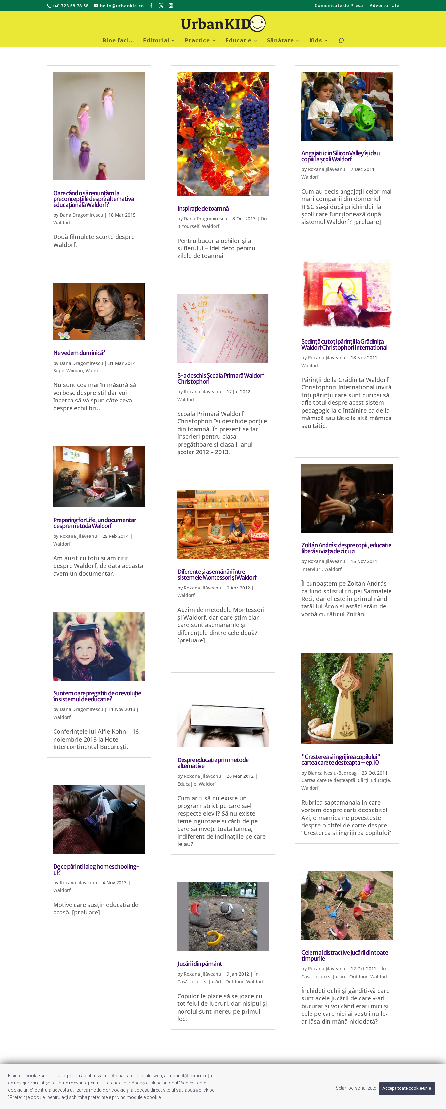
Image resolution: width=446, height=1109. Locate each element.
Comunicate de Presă (339, 5)
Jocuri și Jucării (206, 982)
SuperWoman (68, 370)
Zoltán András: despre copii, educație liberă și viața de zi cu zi (346, 548)
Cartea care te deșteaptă (328, 780)
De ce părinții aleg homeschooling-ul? (96, 869)
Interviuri (311, 569)
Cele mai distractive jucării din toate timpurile (344, 955)
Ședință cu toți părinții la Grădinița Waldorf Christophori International (344, 344)
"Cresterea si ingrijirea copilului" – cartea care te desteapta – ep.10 (343, 759)
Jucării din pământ (199, 963)
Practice (197, 41)
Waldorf (62, 222)
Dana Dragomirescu (81, 215)
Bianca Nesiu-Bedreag (332, 773)
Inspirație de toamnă (203, 208)
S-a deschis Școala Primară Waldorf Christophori (220, 378)
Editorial (156, 41)
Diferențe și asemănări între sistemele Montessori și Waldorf (216, 574)
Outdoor (234, 982)
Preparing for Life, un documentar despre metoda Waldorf (94, 523)
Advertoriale (384, 5)
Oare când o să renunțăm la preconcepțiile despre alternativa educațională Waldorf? (93, 199)
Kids (315, 41)
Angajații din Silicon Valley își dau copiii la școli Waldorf (340, 156)
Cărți (363, 780)
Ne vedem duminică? (79, 353)
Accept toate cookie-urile (406, 1088)
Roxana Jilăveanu (78, 536)
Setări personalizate (356, 1088)
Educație (238, 41)
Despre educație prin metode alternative (212, 763)
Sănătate (280, 41)
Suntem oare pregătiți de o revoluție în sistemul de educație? (97, 696)
